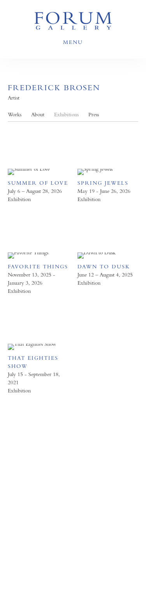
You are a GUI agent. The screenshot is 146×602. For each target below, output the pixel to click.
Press (93, 114)
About (37, 114)
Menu (73, 42)
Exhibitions (66, 114)
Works (14, 114)
